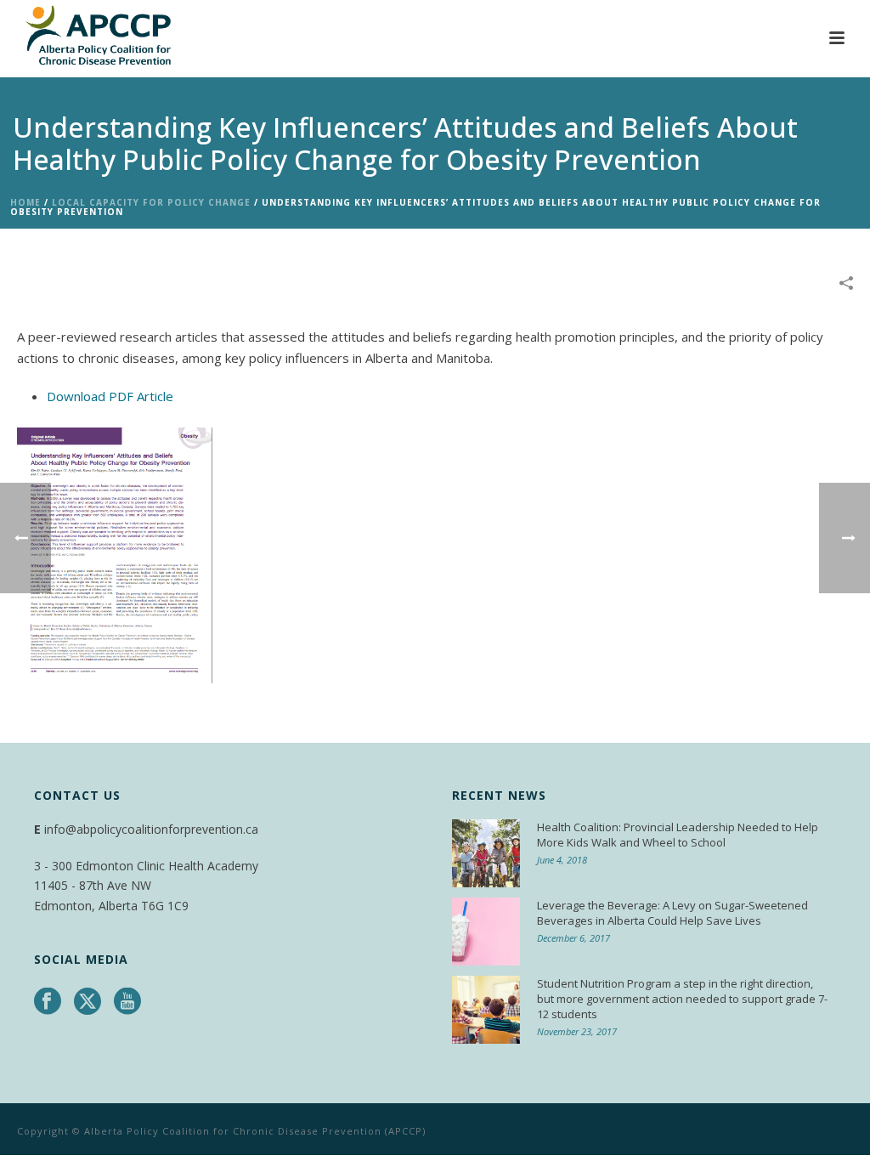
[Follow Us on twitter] (87, 1002)
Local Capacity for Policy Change (151, 202)
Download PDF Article (110, 396)
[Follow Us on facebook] (47, 1002)
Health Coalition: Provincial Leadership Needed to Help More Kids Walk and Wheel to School (677, 834)
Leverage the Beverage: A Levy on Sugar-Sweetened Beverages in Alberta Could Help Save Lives (672, 913)
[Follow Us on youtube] (127, 1002)
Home (25, 202)
